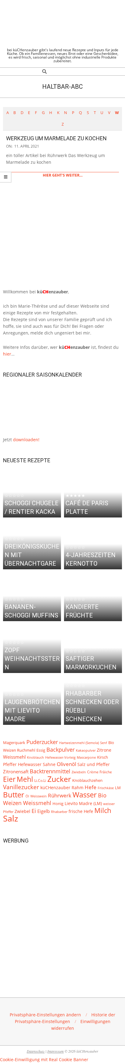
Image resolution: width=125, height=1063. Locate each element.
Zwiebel (22, 811)
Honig (57, 803)
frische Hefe (81, 811)
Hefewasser (30, 764)
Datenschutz (36, 1051)
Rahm (77, 787)
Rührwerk (59, 795)
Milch (102, 810)
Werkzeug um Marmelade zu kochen (56, 138)
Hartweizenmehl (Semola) (79, 743)
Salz (10, 818)
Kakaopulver (86, 750)
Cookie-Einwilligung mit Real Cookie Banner (44, 1059)
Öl (27, 796)
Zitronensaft (16, 771)
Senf (103, 743)
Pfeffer (10, 764)
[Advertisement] (62, 912)
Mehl (25, 779)
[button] (45, 1015)
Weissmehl (14, 757)
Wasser (85, 795)
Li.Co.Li (40, 780)
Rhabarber (59, 812)
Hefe (90, 787)
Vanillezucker (21, 787)
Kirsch (102, 757)
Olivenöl (66, 764)
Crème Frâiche (99, 771)
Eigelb (43, 811)
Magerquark (14, 742)
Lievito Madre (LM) (83, 803)
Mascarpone (86, 757)
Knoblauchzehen (87, 780)
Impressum (55, 1051)
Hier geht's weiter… (63, 175)
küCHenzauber (55, 787)
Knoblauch (35, 757)
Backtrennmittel (50, 771)
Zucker (59, 779)
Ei (34, 810)
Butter (13, 795)
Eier (9, 779)
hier (7, 354)
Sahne (49, 764)
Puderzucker (42, 742)
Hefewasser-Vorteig (60, 757)
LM (118, 787)
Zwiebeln (79, 772)
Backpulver (60, 749)
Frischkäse (106, 788)
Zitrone (104, 750)
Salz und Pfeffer (93, 764)
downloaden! (26, 439)
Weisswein (38, 796)
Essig (40, 750)
